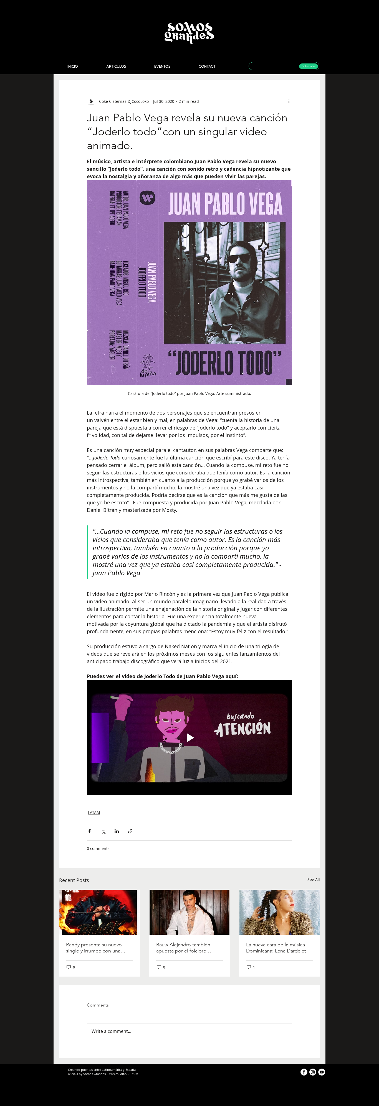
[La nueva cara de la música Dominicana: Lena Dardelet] (279, 912)
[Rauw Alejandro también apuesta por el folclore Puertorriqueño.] (190, 912)
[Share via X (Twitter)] (103, 831)
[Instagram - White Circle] (312, 1072)
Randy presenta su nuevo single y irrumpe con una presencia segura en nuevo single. (96, 948)
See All (313, 879)
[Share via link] (130, 831)
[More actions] (288, 101)
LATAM (94, 812)
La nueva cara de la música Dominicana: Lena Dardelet (276, 948)
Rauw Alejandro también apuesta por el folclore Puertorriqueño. (183, 948)
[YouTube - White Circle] (321, 1072)
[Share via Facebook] (89, 831)
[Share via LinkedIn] (116, 831)
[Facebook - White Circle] (303, 1072)
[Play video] (189, 737)
